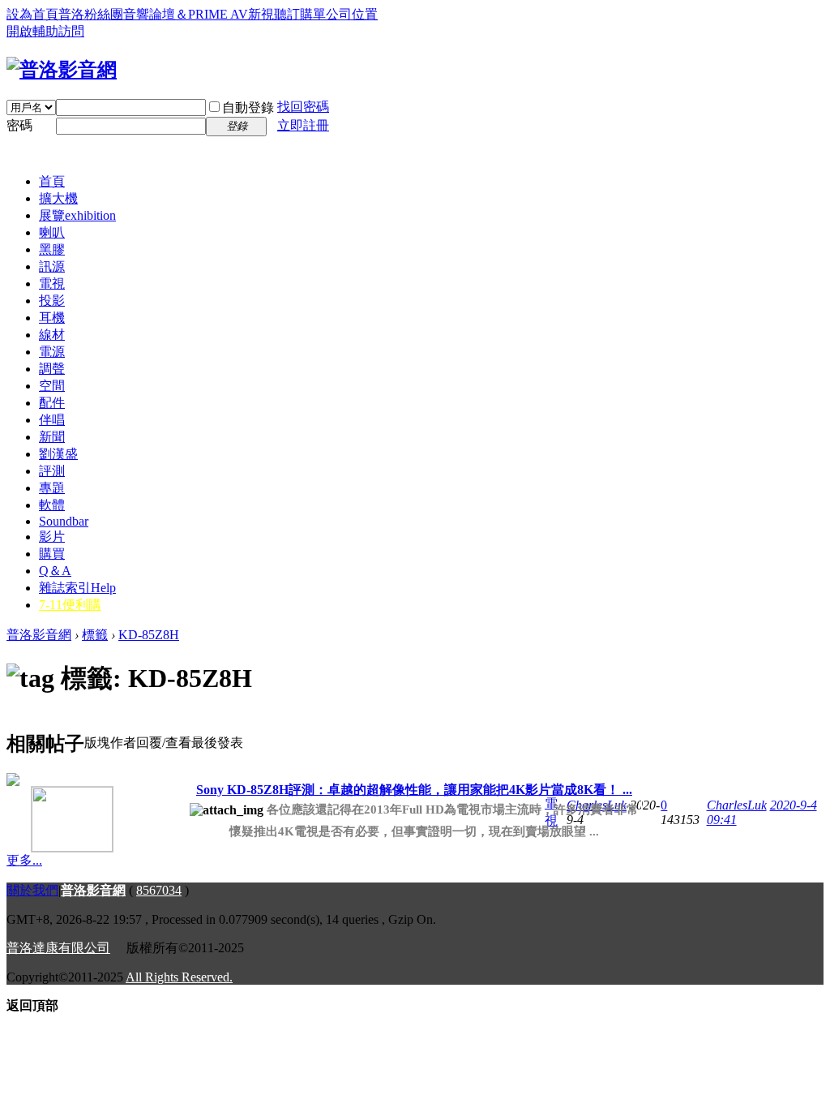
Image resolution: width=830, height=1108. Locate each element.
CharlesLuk (737, 805)
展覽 (77, 215)
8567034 (159, 890)
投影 (52, 300)
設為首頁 (32, 14)
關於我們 (32, 890)
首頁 (52, 181)
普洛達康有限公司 (58, 948)
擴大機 (58, 198)
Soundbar (63, 521)
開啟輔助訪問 (45, 31)
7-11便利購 (70, 605)
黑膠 (52, 249)
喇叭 (52, 232)
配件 (52, 403)
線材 (52, 334)
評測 (52, 471)
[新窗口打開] (47, 813)
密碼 (19, 125)
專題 (52, 488)
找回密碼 (303, 107)
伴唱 (52, 420)
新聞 (52, 437)
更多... (24, 860)
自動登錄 (248, 107)
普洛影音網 (38, 635)
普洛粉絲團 (90, 14)
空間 (52, 386)
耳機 (52, 317)
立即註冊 (303, 125)
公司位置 (352, 14)
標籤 (95, 635)
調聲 (52, 369)
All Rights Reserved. (179, 977)
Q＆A (55, 571)
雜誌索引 (77, 588)
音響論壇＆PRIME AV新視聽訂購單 (224, 14)
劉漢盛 (58, 454)
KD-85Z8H (148, 635)
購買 (52, 553)
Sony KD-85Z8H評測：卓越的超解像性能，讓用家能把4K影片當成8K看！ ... (414, 790)
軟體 (52, 505)
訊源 (52, 266)
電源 (52, 352)
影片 (52, 536)
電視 (52, 283)
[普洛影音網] (61, 69)
